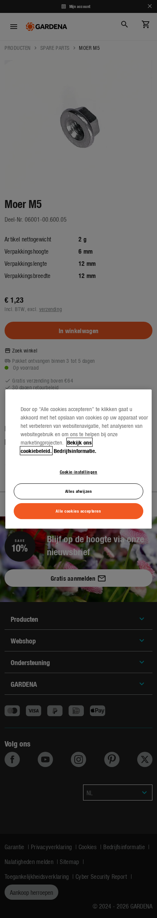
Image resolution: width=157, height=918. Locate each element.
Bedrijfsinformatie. (75, 450)
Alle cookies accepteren (78, 511)
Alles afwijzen (78, 491)
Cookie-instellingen (79, 472)
